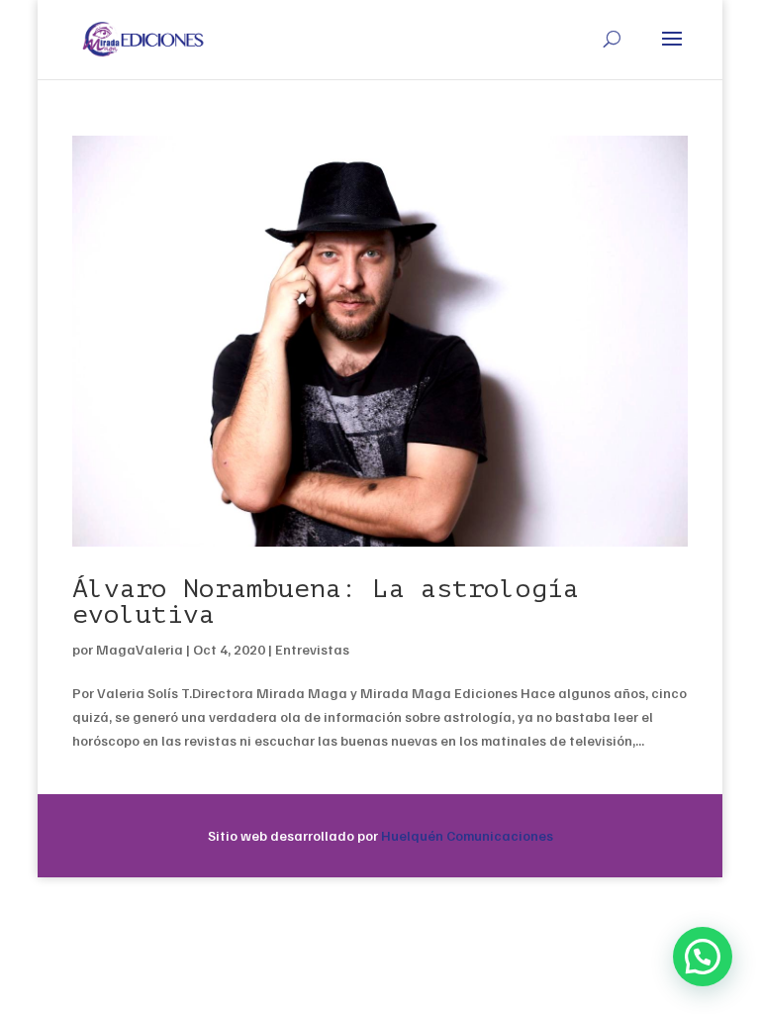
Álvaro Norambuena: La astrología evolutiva (325, 601)
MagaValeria (139, 649)
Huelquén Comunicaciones (467, 835)
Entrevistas (312, 649)
